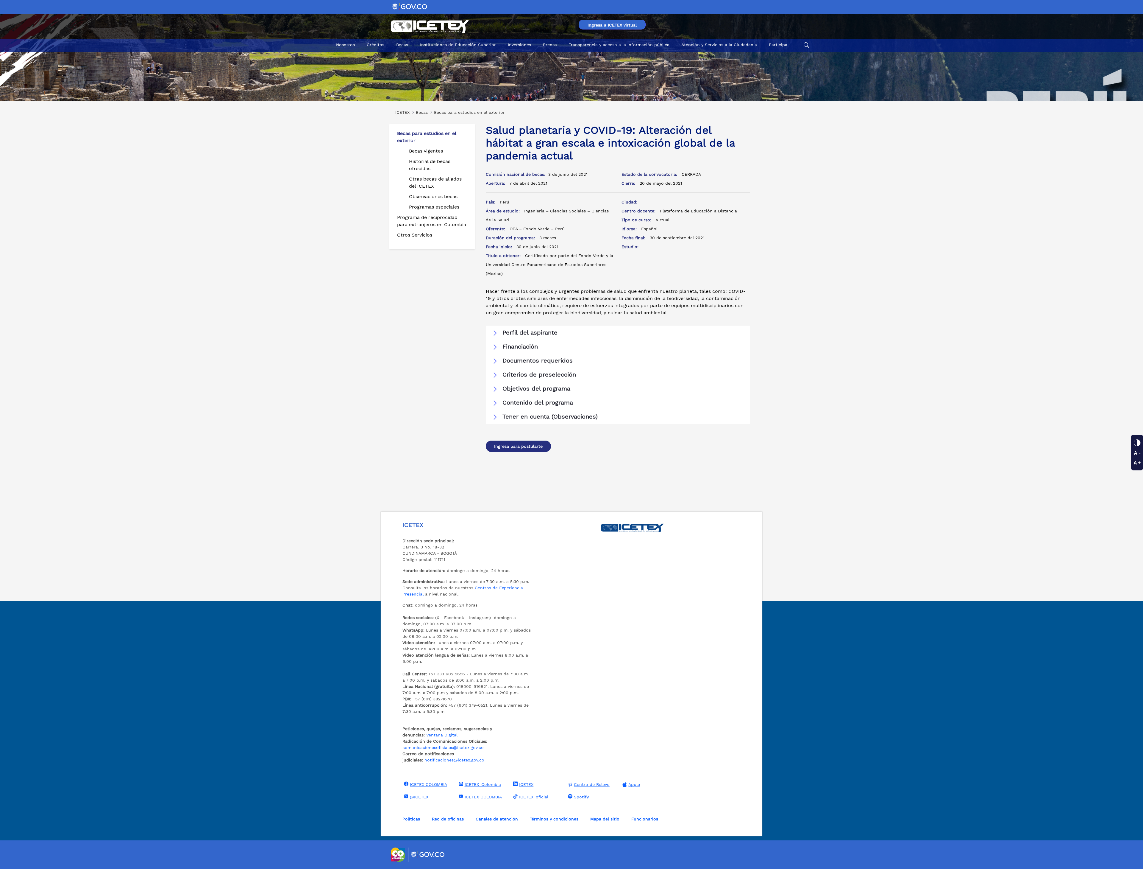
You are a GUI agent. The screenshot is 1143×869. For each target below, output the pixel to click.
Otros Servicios (414, 235)
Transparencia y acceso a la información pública (619, 44)
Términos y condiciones (554, 819)
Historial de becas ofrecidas (429, 164)
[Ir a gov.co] (410, 6)
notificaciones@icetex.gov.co (454, 760)
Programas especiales (434, 207)
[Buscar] (805, 45)
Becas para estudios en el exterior (426, 136)
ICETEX (526, 784)
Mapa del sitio (604, 819)
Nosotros (345, 44)
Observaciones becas (433, 196)
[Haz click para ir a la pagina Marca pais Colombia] (398, 855)
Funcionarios (644, 819)
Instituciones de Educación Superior (458, 44)
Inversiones (519, 44)
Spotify (581, 797)
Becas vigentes (426, 151)
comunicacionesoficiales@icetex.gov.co (443, 747)
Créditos (375, 44)
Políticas (411, 819)
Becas (402, 44)
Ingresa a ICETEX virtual (612, 25)
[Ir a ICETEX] (429, 26)
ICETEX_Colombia (483, 784)
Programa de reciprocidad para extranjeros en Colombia (431, 220)
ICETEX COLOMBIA (428, 784)
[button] (618, 333)
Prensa (550, 44)
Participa (778, 44)
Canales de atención (497, 819)
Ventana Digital (441, 735)
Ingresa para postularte (518, 446)
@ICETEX (419, 797)
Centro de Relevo (592, 784)
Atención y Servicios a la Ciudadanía (719, 44)
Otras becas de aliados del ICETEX (435, 182)
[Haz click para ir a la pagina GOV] (428, 855)
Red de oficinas (448, 819)
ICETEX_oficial (533, 797)
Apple (634, 784)
